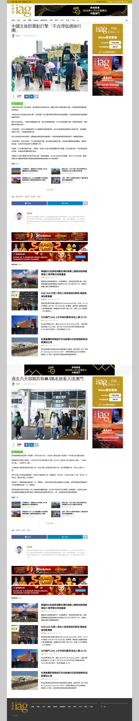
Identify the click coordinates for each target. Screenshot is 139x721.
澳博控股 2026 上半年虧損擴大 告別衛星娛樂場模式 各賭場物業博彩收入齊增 (35, 179)
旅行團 (33, 196)
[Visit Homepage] (21, 10)
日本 (62, 20)
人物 (24, 20)
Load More (49, 190)
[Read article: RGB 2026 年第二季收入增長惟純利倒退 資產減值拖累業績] (24, 300)
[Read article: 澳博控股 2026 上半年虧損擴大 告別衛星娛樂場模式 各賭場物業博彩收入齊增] (16, 180)
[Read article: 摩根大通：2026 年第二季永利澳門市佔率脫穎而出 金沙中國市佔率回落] (55, 171)
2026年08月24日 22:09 (68, 182)
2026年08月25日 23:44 (28, 182)
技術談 (35, 20)
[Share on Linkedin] (31, 97)
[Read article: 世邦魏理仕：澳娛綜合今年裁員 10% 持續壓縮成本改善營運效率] (16, 171)
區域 (67, 20)
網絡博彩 (44, 20)
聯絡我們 (24, 2)
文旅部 (27, 196)
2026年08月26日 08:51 (68, 173)
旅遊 (23, 530)
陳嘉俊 (18, 36)
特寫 (18, 20)
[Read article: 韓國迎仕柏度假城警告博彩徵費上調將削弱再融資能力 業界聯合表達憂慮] (24, 279)
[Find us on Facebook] (108, 1)
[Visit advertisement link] (81, 10)
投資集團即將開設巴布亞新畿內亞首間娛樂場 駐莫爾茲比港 (64, 340)
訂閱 (12, 2)
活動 (51, 20)
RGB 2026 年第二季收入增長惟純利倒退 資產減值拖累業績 (63, 294)
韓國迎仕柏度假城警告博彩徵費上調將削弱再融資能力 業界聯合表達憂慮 (64, 272)
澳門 (56, 20)
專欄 (29, 20)
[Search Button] (127, 20)
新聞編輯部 (44, 299)
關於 (20, 2)
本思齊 (42, 277)
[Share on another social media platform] (36, 97)
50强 (73, 20)
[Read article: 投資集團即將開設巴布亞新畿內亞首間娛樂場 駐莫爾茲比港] (24, 346)
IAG (17, 715)
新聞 (13, 20)
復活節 (18, 530)
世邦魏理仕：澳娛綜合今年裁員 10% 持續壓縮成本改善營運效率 (34, 170)
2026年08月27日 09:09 (28, 173)
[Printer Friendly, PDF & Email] (17, 103)
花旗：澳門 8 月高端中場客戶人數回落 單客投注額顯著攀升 (75, 179)
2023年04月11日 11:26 (29, 384)
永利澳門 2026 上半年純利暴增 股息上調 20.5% (64, 317)
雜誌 (16, 2)
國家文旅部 (19, 196)
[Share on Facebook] (26, 97)
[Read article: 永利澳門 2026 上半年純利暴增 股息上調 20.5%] (24, 324)
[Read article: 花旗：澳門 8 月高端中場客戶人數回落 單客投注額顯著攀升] (55, 180)
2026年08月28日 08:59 (52, 320)
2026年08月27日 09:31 (52, 345)
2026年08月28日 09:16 (52, 277)
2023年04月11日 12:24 (29, 36)
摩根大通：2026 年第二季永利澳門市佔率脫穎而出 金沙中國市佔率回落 (74, 170)
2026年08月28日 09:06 (54, 299)
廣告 (30, 2)
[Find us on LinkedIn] (111, 1)
